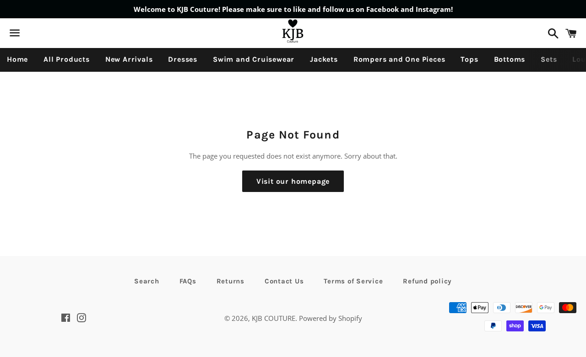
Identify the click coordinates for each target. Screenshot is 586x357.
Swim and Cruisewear (253, 59)
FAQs (187, 281)
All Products (66, 59)
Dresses (182, 59)
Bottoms (510, 59)
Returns (230, 281)
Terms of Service (353, 281)
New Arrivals (129, 59)
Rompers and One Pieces (399, 59)
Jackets (324, 59)
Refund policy (427, 281)
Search (146, 281)
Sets (549, 59)
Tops (469, 59)
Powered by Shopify (330, 318)
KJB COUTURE (273, 318)
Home (17, 59)
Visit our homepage (293, 181)
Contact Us (284, 281)
